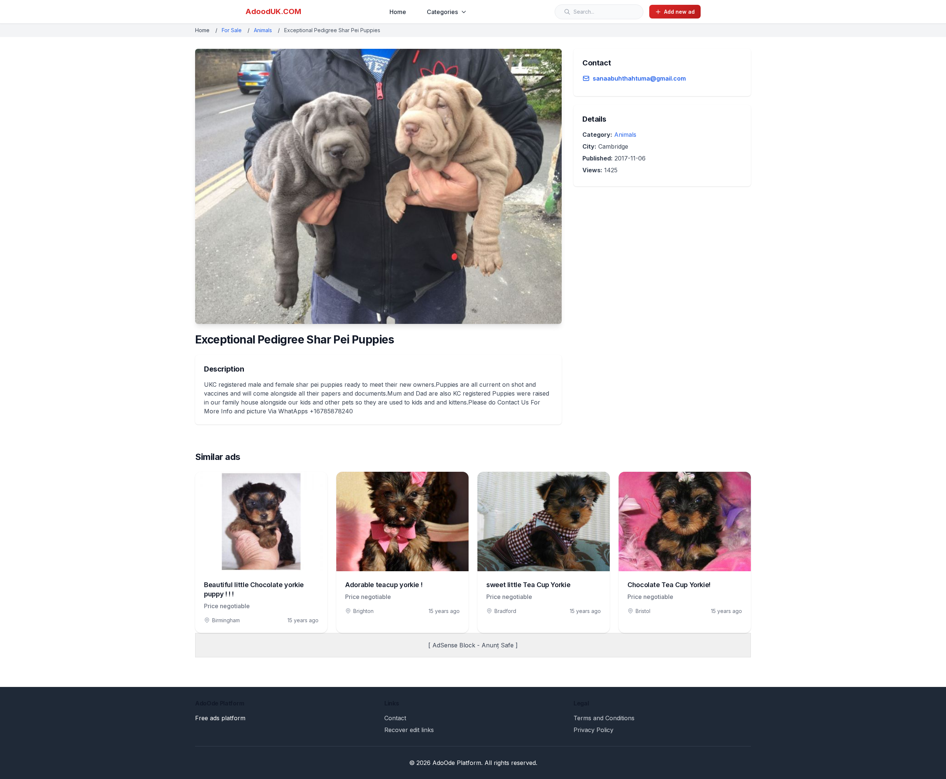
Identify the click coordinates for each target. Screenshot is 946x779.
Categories (442, 12)
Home (397, 12)
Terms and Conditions (604, 718)
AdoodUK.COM (273, 11)
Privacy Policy (593, 730)
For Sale (232, 30)
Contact (395, 718)
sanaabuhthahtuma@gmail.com (639, 78)
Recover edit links (409, 730)
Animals (263, 30)
